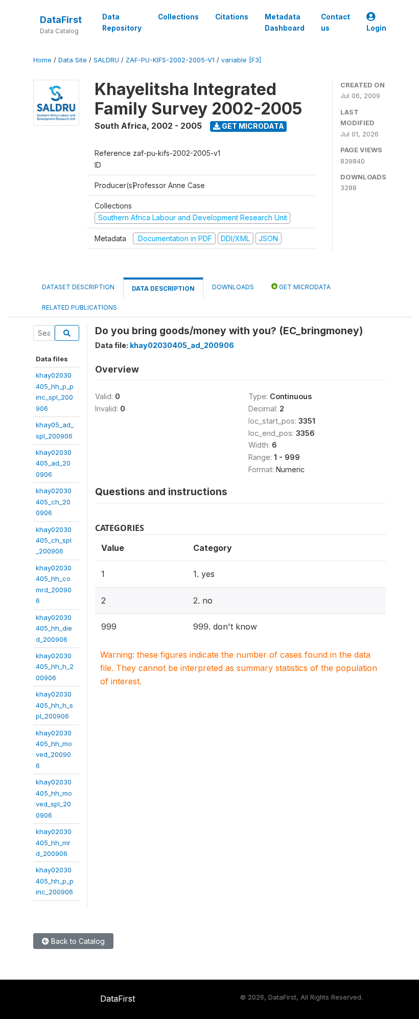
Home (42, 60)
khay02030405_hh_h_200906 (55, 667)
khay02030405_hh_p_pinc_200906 (55, 881)
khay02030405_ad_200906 (54, 463)
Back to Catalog (77, 941)
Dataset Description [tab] (78, 287)
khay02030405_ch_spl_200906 (54, 540)
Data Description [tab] (163, 288)
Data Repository (122, 22)
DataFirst (61, 19)
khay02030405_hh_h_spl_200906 (54, 705)
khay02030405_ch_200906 (54, 502)
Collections (178, 17)
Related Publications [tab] (79, 307)
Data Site (72, 60)
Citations (231, 17)
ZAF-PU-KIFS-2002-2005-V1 (170, 60)
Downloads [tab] (233, 287)
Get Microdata (252, 126)
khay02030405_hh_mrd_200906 (54, 842)
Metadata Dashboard (285, 22)
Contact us (335, 22)
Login (376, 28)
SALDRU (106, 60)
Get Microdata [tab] (304, 287)
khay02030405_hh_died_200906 (54, 628)
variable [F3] (241, 60)
